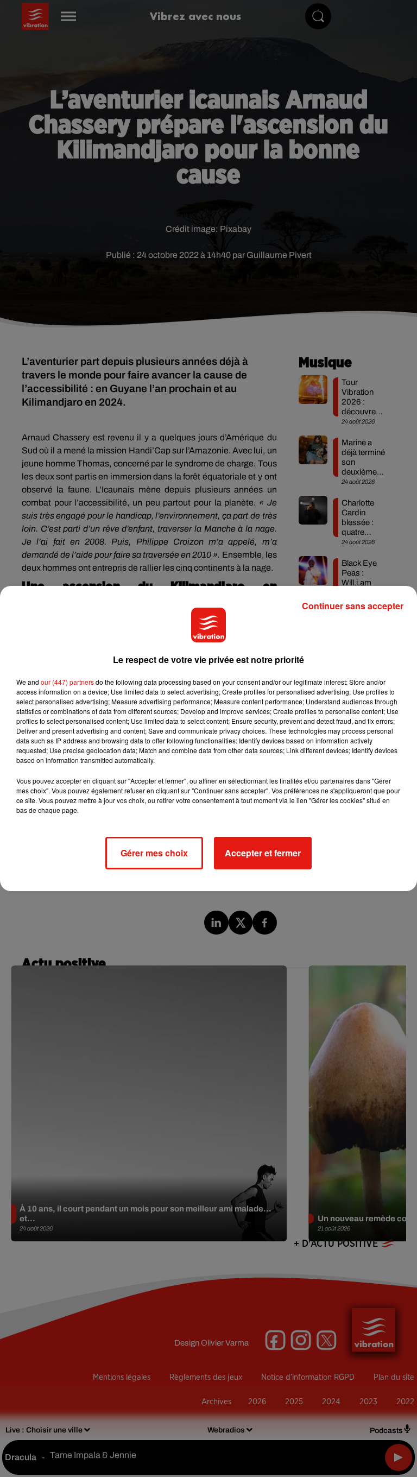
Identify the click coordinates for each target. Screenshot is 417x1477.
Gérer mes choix (154, 853)
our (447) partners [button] (67, 681)
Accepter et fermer (263, 853)
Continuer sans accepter (352, 605)
